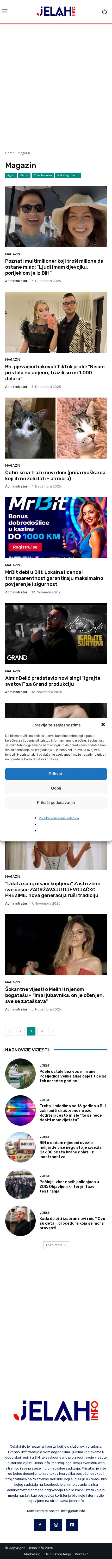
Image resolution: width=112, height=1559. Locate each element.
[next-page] (52, 1031)
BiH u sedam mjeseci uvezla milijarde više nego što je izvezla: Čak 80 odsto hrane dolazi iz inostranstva (71, 1149)
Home (9, 153)
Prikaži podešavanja (56, 802)
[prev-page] (9, 1031)
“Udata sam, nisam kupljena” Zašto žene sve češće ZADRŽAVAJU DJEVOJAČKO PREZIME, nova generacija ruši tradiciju (52, 890)
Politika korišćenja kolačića (59, 818)
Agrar (11, 175)
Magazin (12, 254)
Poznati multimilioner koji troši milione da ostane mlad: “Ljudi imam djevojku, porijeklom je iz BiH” (54, 267)
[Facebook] (40, 1525)
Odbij (56, 788)
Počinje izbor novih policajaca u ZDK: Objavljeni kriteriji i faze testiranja (69, 1186)
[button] (104, 725)
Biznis (24, 175)
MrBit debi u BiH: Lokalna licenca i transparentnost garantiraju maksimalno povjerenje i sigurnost (54, 578)
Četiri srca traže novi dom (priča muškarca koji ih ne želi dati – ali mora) (55, 475)
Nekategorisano (68, 175)
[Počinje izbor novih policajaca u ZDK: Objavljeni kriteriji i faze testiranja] (20, 1184)
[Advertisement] (56, 85)
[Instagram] (56, 1525)
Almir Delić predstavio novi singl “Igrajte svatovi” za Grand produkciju (52, 681)
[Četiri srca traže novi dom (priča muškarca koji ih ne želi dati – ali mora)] (56, 428)
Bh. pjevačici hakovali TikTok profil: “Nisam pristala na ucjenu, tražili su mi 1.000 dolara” (55, 373)
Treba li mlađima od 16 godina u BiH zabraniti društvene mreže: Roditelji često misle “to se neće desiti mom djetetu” (73, 1113)
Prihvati (56, 773)
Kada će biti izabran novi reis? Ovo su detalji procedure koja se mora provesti (72, 1223)
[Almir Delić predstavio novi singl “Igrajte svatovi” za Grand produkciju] (56, 633)
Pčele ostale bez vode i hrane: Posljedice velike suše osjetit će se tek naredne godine (73, 1076)
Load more (54, 1245)
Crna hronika (43, 175)
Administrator (16, 281)
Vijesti (45, 1065)
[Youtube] (72, 1525)
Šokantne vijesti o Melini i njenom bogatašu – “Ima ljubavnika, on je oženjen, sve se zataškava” (54, 995)
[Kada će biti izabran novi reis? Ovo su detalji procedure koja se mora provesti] (20, 1221)
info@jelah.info (73, 1511)
